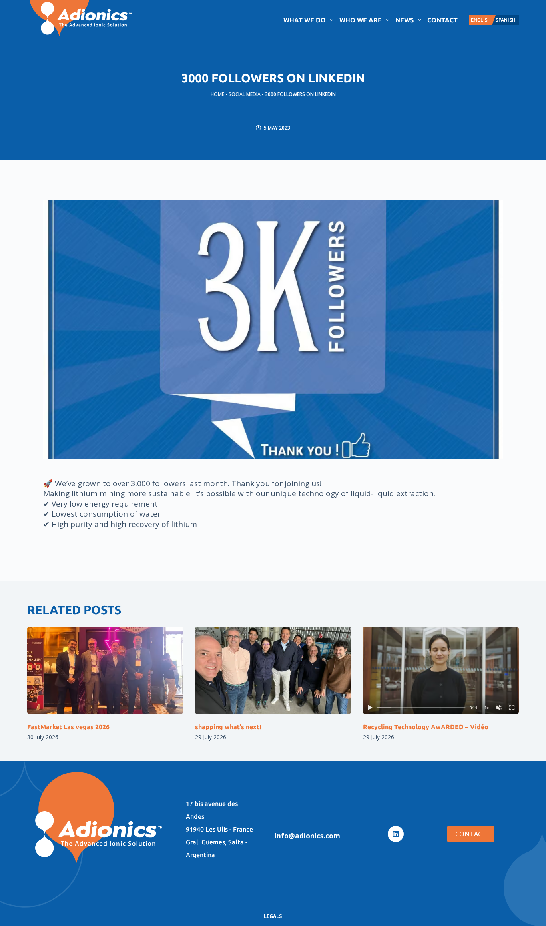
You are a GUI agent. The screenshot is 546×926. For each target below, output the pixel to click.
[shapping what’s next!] (273, 670)
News (404, 20)
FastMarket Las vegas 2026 (68, 726)
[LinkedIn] (396, 834)
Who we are (360, 20)
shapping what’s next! (228, 726)
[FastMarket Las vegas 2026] (105, 670)
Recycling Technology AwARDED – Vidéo (425, 726)
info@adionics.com (307, 835)
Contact (442, 20)
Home (217, 94)
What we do (304, 20)
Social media (245, 94)
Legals (273, 916)
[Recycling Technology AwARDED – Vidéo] (441, 670)
